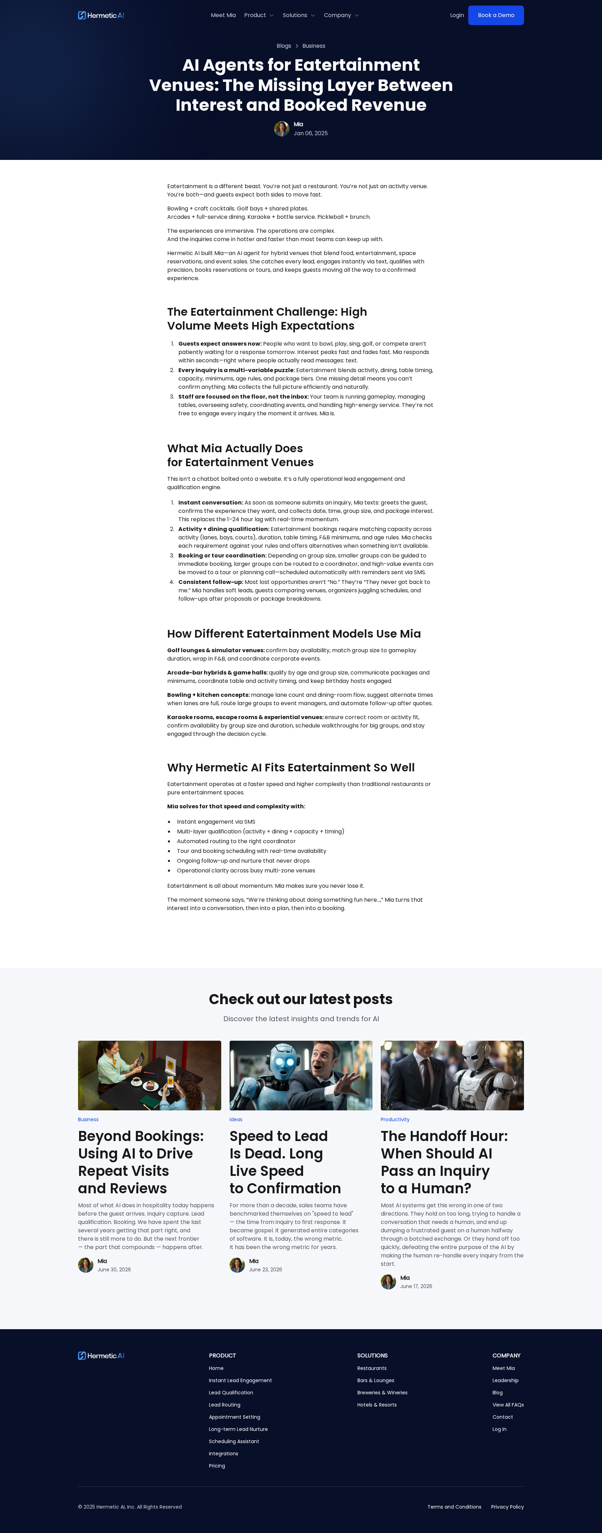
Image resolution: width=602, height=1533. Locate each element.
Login (457, 15)
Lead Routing (224, 1404)
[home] (101, 15)
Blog (498, 1392)
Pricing (217, 1465)
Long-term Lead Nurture (238, 1429)
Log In (500, 1429)
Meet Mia (223, 15)
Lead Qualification (231, 1392)
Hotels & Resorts (377, 1404)
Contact (503, 1416)
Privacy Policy (507, 1506)
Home (216, 1368)
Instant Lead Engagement (240, 1380)
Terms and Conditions (454, 1506)
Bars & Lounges (375, 1380)
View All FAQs (508, 1404)
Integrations (223, 1453)
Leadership (506, 1380)
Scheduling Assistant (234, 1441)
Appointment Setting (234, 1416)
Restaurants (372, 1368)
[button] (259, 15)
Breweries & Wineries (382, 1392)
